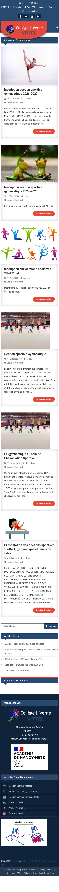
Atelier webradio (17, 808)
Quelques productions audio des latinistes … (25, 644)
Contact (41, 7)
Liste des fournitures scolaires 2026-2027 (24, 665)
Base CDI (31, 7)
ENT (5, 7)
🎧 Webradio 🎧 (16, 7)
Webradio (27, 873)
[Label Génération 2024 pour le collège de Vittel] (24, 832)
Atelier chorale (16, 802)
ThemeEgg (50, 870)
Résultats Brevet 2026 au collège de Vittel (24, 659)
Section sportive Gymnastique (25, 354)
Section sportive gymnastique (23, 791)
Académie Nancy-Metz (44, 873)
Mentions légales (29, 11)
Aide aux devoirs (17, 813)
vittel (3, 865)
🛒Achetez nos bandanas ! (17, 670)
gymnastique (34, 861)
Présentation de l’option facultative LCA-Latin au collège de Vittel (31, 651)
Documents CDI (13, 873)
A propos (52, 7)
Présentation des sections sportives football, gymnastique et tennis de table (29, 549)
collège (15, 861)
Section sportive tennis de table (24, 797)
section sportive (49, 861)
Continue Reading (44, 131)
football (24, 861)
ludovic (27, 98)
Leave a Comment (15, 102)
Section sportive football (20, 786)
